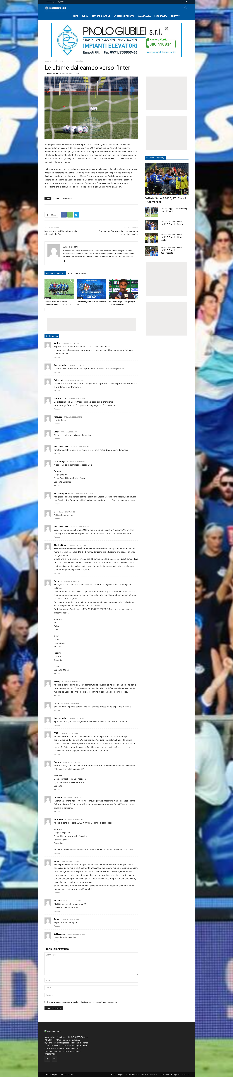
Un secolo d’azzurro (124, 16)
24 (78, 73)
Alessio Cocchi (52, 73)
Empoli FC (56, 198)
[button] (185, 8)
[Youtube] (186, 2)
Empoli (85, 16)
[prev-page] (46, 309)
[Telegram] (76, 215)
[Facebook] (182, 2)
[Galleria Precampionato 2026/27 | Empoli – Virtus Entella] (151, 238)
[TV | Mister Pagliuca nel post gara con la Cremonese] (123, 289)
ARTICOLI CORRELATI (55, 273)
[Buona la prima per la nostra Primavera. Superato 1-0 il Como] (59, 289)
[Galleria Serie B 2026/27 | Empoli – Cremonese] (167, 179)
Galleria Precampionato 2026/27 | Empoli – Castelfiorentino (171, 250)
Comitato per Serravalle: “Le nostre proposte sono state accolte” (118, 232)
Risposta (57, 357)
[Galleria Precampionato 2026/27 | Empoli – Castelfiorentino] (151, 251)
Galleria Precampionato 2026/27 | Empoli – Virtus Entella (171, 237)
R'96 (56, 733)
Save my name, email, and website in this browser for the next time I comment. (82, 1002)
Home (75, 16)
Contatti (175, 16)
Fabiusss (58, 417)
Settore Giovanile (101, 16)
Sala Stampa (144, 16)
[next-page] (50, 309)
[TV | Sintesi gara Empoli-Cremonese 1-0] (91, 289)
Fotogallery (160, 16)
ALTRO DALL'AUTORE (77, 273)
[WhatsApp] (70, 215)
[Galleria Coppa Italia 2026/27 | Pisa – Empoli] (151, 212)
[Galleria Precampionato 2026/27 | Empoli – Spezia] (151, 225)
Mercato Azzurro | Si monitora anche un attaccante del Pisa (62, 232)
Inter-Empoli (67, 198)
